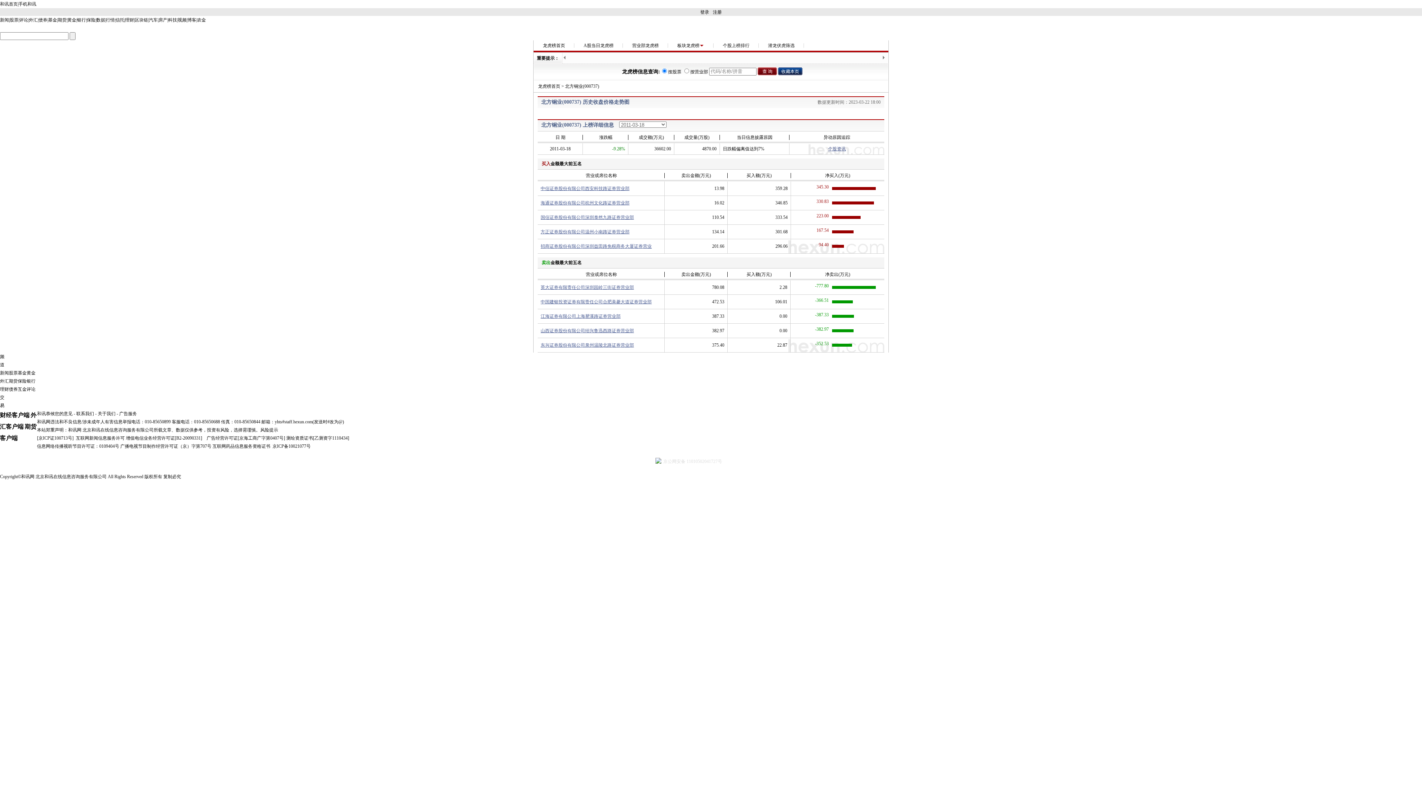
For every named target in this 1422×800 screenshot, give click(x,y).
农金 (201, 20)
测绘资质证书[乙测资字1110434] (317, 438)
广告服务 (128, 413)
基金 (52, 20)
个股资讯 (837, 148)
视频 (182, 20)
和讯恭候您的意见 (55, 413)
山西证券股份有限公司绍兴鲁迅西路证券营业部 (587, 330)
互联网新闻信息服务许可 (100, 438)
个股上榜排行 (736, 45)
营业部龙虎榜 (645, 45)
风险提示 (269, 430)
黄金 (71, 20)
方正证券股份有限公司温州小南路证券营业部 (585, 231)
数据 (100, 20)
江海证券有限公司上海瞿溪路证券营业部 (581, 316)
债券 (43, 20)
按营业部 (699, 71)
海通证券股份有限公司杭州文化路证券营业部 (585, 203)
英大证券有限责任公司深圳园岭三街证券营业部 (587, 287)
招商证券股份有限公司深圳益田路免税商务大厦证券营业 (596, 246)
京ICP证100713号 (55, 438)
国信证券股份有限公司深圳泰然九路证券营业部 (587, 217)
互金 (22, 389)
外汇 (33, 20)
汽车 (153, 20)
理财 (129, 20)
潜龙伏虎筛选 (781, 45)
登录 (704, 12)
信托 (120, 20)
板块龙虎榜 (688, 45)
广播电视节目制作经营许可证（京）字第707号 (165, 446)
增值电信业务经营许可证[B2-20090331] (164, 438)
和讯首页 (9, 4)
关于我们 (107, 413)
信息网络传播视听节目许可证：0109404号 (78, 446)
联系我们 (85, 413)
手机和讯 (27, 4)
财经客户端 (15, 415)
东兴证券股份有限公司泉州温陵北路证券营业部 (587, 345)
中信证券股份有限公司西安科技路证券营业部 (585, 188)
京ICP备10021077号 (292, 446)
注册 (717, 12)
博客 (191, 20)
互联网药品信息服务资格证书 (241, 446)
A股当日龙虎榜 (599, 45)
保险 (91, 20)
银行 (81, 20)
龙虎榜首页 (554, 45)
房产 (162, 20)
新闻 (4, 20)
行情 (110, 20)
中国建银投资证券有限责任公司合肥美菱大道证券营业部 (596, 301)
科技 (172, 20)
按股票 (674, 71)
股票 (14, 20)
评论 (23, 20)
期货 (62, 20)
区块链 (141, 20)
